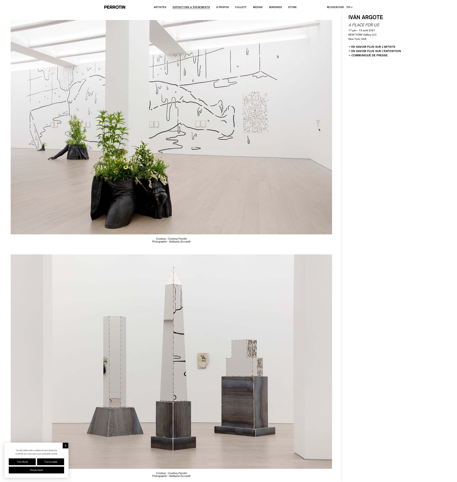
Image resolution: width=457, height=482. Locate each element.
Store (292, 7)
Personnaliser (36, 470)
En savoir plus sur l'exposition (376, 50)
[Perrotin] (114, 7)
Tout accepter (50, 461)
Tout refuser (22, 461)
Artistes (160, 7)
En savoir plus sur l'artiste (373, 46)
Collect (241, 7)
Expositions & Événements (191, 7)
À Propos (222, 7)
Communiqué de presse (369, 55)
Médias (258, 7)
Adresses (275, 7)
